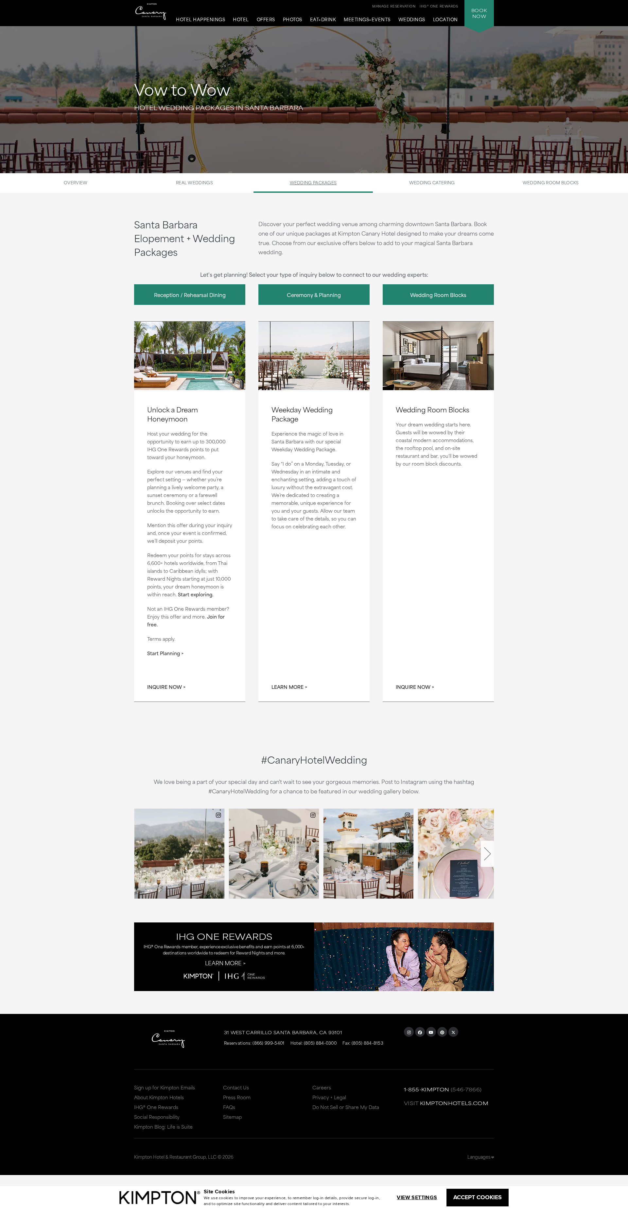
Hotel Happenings (200, 20)
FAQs (229, 1107)
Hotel (241, 20)
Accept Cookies (477, 1197)
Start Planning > (165, 653)
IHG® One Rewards (156, 1107)
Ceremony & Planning (314, 294)
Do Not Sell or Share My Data (345, 1107)
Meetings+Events (367, 20)
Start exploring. (195, 594)
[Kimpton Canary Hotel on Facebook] (420, 1032)
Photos (292, 20)
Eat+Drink (323, 20)
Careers (321, 1087)
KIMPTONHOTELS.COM (454, 1103)
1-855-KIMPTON (426, 1089)
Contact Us (236, 1087)
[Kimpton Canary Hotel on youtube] (431, 1032)
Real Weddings (194, 182)
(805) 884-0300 (320, 1042)
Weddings (411, 20)
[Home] (151, 13)
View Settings (417, 1197)
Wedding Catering (432, 182)
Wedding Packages (313, 182)
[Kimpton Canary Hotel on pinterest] (442, 1032)
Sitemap (232, 1116)
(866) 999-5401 (268, 1042)
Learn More (287, 686)
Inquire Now (164, 686)
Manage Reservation (393, 5)
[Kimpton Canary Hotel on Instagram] (409, 1032)
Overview (75, 182)
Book (479, 13)
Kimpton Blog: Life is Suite (163, 1126)
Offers (266, 20)
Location (445, 20)
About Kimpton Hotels (159, 1097)
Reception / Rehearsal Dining (190, 294)
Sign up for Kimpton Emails (164, 1087)
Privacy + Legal (329, 1097)
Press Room (237, 1097)
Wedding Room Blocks (551, 182)
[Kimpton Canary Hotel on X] (453, 1032)
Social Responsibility (157, 1116)
